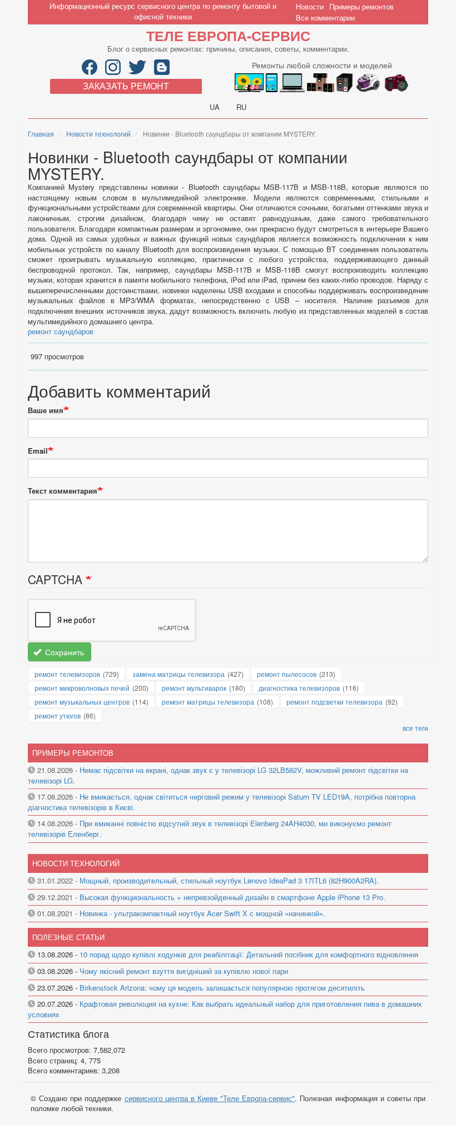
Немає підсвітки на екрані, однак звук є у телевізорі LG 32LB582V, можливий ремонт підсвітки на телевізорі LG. (218, 775)
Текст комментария (62, 491)
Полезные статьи (68, 937)
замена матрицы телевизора (178, 674)
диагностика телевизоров (299, 687)
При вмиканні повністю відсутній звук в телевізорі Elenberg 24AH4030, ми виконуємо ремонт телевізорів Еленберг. (209, 828)
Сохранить (63, 651)
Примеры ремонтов (361, 6)
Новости (310, 6)
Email (38, 451)
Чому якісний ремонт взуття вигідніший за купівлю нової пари (184, 971)
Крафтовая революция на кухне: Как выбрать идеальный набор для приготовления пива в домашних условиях (225, 1008)
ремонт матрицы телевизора (208, 701)
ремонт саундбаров (60, 331)
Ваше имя (45, 410)
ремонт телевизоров (67, 674)
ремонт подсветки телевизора (334, 701)
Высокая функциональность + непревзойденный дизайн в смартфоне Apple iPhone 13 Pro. (232, 897)
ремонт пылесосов (286, 674)
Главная (41, 133)
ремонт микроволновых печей (82, 687)
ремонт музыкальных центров (82, 701)
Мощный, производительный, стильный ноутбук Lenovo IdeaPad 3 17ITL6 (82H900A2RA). (229, 880)
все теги (415, 727)
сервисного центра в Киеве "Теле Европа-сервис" (210, 1098)
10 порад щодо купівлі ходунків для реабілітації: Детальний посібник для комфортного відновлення (249, 954)
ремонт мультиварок (194, 687)
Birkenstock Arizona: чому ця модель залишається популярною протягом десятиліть (222, 987)
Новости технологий (98, 133)
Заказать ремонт (126, 85)
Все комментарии (325, 17)
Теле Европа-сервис (228, 36)
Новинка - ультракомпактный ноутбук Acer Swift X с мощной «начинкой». (202, 913)
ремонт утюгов (57, 715)
